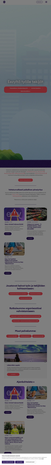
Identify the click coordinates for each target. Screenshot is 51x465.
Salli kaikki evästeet (8, 462)
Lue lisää (40, 458)
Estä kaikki (19, 462)
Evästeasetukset (30, 462)
